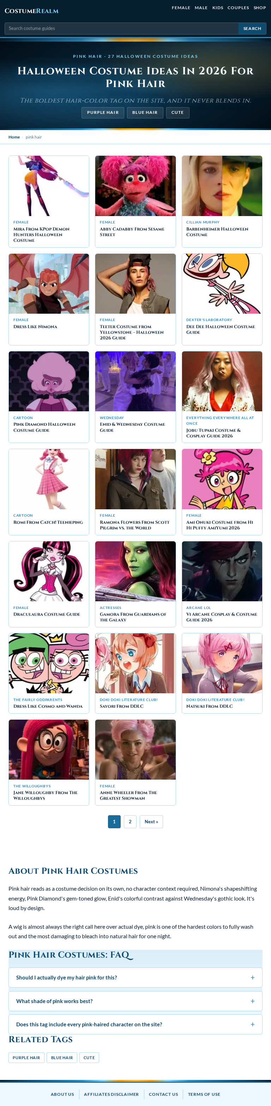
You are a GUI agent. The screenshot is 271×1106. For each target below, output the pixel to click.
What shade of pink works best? (135, 1000)
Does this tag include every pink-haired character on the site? (135, 1024)
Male (201, 7)
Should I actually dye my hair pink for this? (135, 977)
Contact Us (163, 1094)
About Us (62, 1094)
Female (181, 7)
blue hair (62, 1057)
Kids (217, 7)
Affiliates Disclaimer (111, 1094)
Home (14, 137)
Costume (32, 11)
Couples (238, 7)
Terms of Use (204, 1094)
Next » (151, 821)
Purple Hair (103, 112)
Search (252, 28)
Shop (260, 7)
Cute (177, 112)
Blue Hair (145, 112)
